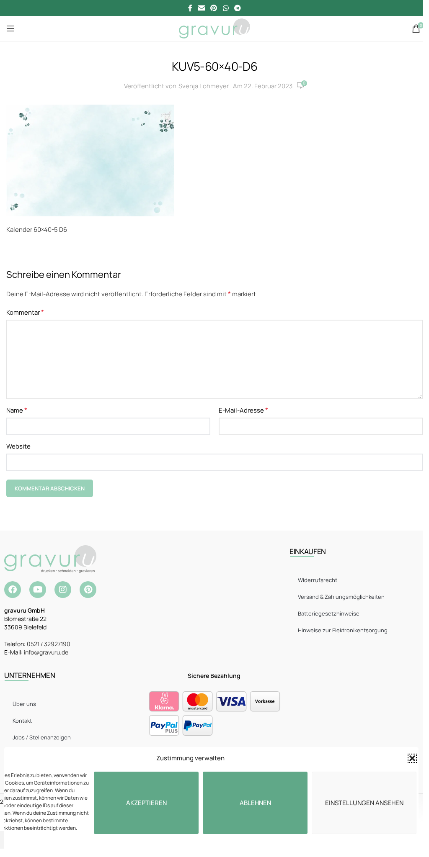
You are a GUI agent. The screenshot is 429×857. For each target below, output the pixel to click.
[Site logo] (214, 27)
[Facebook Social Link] (190, 8)
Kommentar (25, 312)
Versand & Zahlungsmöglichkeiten (341, 596)
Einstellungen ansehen (364, 802)
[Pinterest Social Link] (214, 8)
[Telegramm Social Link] (237, 8)
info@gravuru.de (46, 652)
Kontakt (22, 720)
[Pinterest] (88, 589)
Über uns (24, 704)
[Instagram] (62, 589)
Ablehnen (255, 802)
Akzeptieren (146, 802)
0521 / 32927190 (48, 644)
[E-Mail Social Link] (201, 8)
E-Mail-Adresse (243, 410)
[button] (412, 758)
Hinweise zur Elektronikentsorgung (343, 630)
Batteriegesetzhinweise (328, 613)
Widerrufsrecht (317, 580)
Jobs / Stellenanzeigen (42, 737)
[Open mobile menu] (10, 28)
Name (16, 410)
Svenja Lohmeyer (203, 86)
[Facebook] (12, 589)
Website (18, 446)
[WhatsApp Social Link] (225, 8)
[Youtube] (37, 589)
